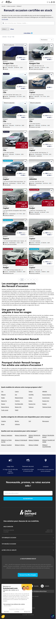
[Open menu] (2, 2)
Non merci (6, 611)
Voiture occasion (11, 6)
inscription (29, 498)
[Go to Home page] (8, 2)
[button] (3, 616)
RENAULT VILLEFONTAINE (46, 446)
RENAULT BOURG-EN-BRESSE (34, 436)
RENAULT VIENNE (33, 445)
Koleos (30, 401)
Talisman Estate (46, 407)
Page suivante (38, 279)
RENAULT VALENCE (6, 445)
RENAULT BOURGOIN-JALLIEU (48, 436)
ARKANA (44, 391)
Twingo (31, 391)
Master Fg (4, 401)
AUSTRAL (31, 394)
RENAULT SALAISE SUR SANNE (48, 441)
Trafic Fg (17, 401)
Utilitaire (17, 424)
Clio (2, 391)
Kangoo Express (46, 394)
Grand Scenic (46, 398)
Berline (17, 421)
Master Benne (5, 407)
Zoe (16, 394)
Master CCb (18, 407)
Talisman (31, 407)
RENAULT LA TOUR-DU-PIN (6, 441)
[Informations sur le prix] (25, 59)
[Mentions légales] (25, 57)
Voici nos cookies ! (7, 605)
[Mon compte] (52, 2)
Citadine (3, 421)
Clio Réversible (19, 404)
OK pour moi (27, 611)
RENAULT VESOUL (20, 445)
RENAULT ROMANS (34, 440)
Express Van (32, 404)
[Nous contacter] (54, 2)
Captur (17, 391)
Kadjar (3, 398)
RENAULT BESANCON (20, 435)
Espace (3, 404)
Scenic (30, 398)
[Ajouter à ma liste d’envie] (25, 45)
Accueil (3, 6)
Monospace (45, 421)
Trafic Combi (4, 410)
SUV (30, 421)
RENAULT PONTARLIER (21, 440)
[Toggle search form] (48, 2)
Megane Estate (19, 398)
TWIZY (16, 410)
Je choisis (17, 611)
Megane (3, 394)
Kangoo (44, 404)
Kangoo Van (45, 401)
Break (2, 424)
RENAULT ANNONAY (6, 435)
